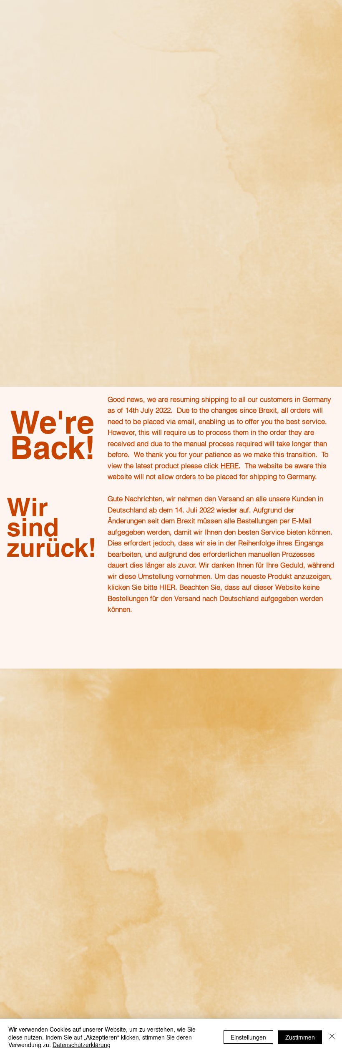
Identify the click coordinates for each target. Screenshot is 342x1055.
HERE (230, 465)
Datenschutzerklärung (82, 1044)
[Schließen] (332, 1036)
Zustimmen (300, 1037)
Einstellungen (248, 1037)
